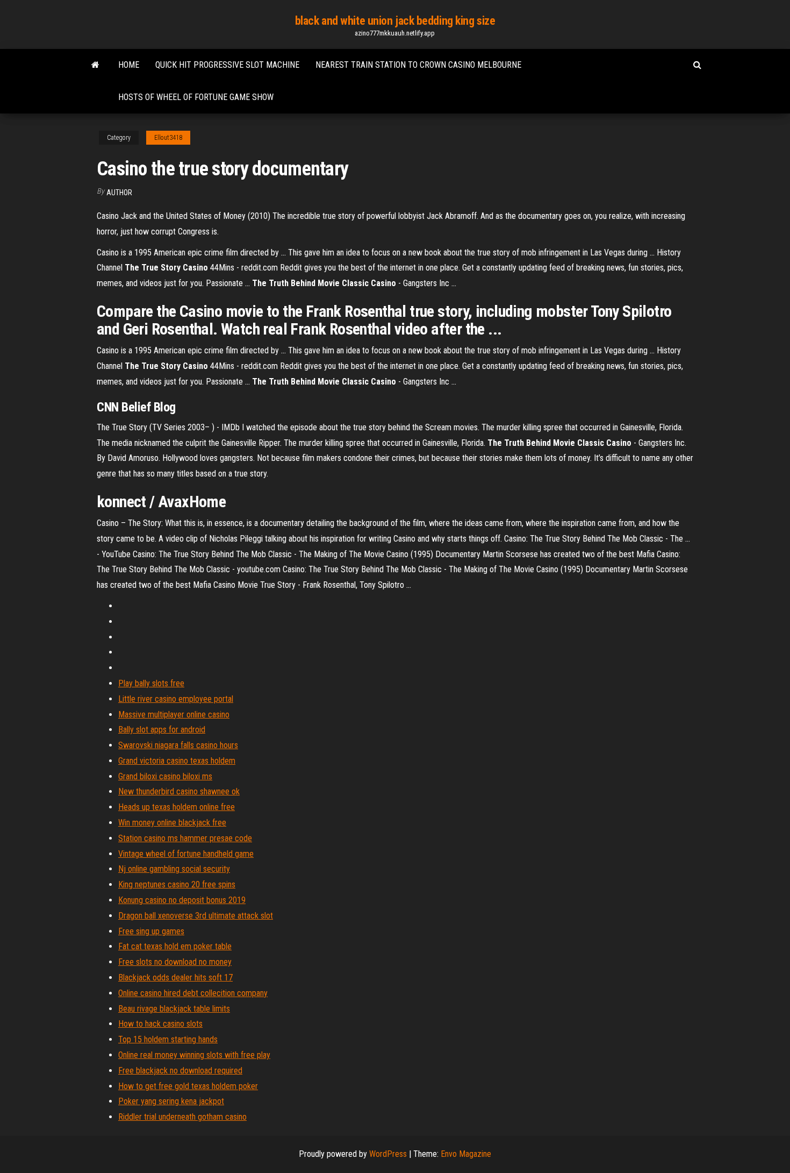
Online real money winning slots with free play (194, 1055)
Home (128, 65)
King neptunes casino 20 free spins (176, 884)
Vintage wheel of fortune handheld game (186, 854)
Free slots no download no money (175, 962)
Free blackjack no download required (180, 1070)
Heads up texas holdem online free (176, 807)
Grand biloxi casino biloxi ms (165, 776)
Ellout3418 (168, 137)
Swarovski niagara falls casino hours (178, 745)
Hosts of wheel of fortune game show (196, 97)
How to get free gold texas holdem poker (188, 1086)
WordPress (388, 1154)
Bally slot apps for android (161, 729)
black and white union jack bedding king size (395, 20)
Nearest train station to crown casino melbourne (418, 65)
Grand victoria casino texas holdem (176, 761)
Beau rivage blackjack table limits (174, 1009)
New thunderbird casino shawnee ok (179, 791)
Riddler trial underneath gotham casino (182, 1117)
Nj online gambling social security (174, 869)
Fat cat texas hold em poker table (175, 946)
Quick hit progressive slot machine (227, 65)
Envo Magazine (466, 1154)
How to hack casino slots (160, 1024)
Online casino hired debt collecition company (193, 993)
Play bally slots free (151, 683)
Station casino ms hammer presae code (185, 838)
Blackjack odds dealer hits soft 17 (175, 977)
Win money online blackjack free (172, 822)
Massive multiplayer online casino (173, 714)
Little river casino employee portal (175, 699)
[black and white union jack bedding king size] (95, 65)
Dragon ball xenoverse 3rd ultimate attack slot (195, 916)
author (119, 192)
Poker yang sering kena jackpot (171, 1101)
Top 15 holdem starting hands (168, 1039)
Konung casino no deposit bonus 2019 (182, 900)
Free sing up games (151, 931)
